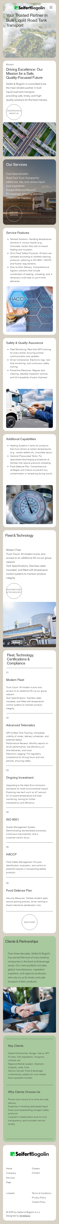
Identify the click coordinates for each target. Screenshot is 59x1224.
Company (11, 1173)
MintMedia (25, 1215)
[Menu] (51, 7)
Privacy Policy (39, 1197)
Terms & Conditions (42, 1193)
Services (10, 1177)
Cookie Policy (38, 1202)
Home (9, 1168)
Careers (36, 1168)
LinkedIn (10, 1193)
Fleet (8, 1182)
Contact (36, 1172)
